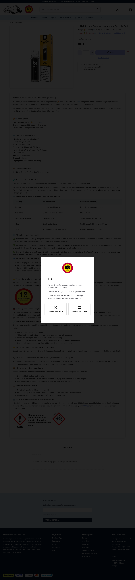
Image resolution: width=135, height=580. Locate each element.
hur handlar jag (58, 298)
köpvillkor (78, 298)
